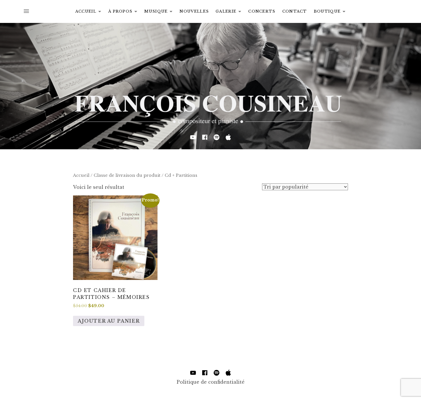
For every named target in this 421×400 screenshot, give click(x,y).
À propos (124, 12)
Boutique (331, 12)
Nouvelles (194, 11)
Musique (160, 12)
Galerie (230, 12)
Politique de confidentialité (211, 382)
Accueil (89, 12)
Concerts (261, 11)
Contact (294, 11)
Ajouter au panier (109, 321)
